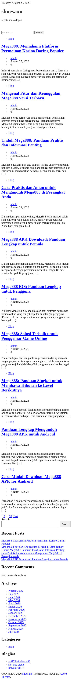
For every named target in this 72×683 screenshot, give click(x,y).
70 (10, 516)
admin (13, 58)
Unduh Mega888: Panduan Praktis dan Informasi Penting (32, 142)
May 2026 (14, 600)
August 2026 (15, 590)
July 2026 (13, 594)
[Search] (2, 29)
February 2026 (16, 609)
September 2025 (17, 625)
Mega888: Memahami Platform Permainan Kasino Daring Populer (32, 48)
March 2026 (15, 606)
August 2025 (15, 628)
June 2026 (14, 597)
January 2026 (15, 612)
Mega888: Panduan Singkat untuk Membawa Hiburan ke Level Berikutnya (31, 385)
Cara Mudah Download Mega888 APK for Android (31, 479)
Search (5, 519)
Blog (11, 38)
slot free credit (16, 664)
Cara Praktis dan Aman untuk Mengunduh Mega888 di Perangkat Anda (33, 192)
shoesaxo (11, 11)
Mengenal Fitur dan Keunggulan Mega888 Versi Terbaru (30, 95)
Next (15, 516)
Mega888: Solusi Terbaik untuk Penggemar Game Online (29, 336)
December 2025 (17, 616)
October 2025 (16, 622)
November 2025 (17, 619)
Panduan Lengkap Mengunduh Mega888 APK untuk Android (29, 431)
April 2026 (14, 603)
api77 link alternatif (19, 661)
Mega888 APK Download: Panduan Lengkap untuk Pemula (33, 241)
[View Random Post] (2, 25)
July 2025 (13, 631)
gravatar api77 (16, 667)
